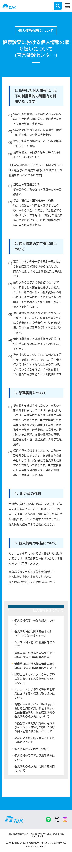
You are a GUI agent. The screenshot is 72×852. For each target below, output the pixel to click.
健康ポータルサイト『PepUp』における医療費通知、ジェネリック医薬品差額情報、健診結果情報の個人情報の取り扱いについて (34, 710)
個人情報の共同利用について (31, 749)
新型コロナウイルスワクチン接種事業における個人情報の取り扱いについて (34, 678)
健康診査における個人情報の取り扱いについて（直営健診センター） (35, 666)
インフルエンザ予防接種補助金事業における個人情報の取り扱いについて (34, 693)
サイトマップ (37, 835)
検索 (58, 6)
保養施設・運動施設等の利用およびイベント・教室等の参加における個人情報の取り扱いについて (34, 727)
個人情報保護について (36, 31)
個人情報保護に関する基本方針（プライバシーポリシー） (33, 633)
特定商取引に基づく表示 (54, 834)
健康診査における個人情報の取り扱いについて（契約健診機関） (34, 655)
